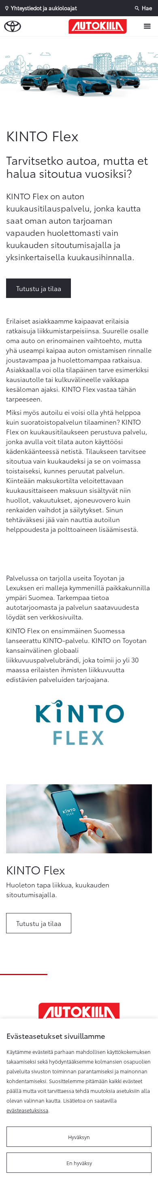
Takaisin (81, 44)
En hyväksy (79, 1162)
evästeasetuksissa (27, 1110)
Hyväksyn (79, 1136)
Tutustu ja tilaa (38, 288)
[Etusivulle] (99, 26)
